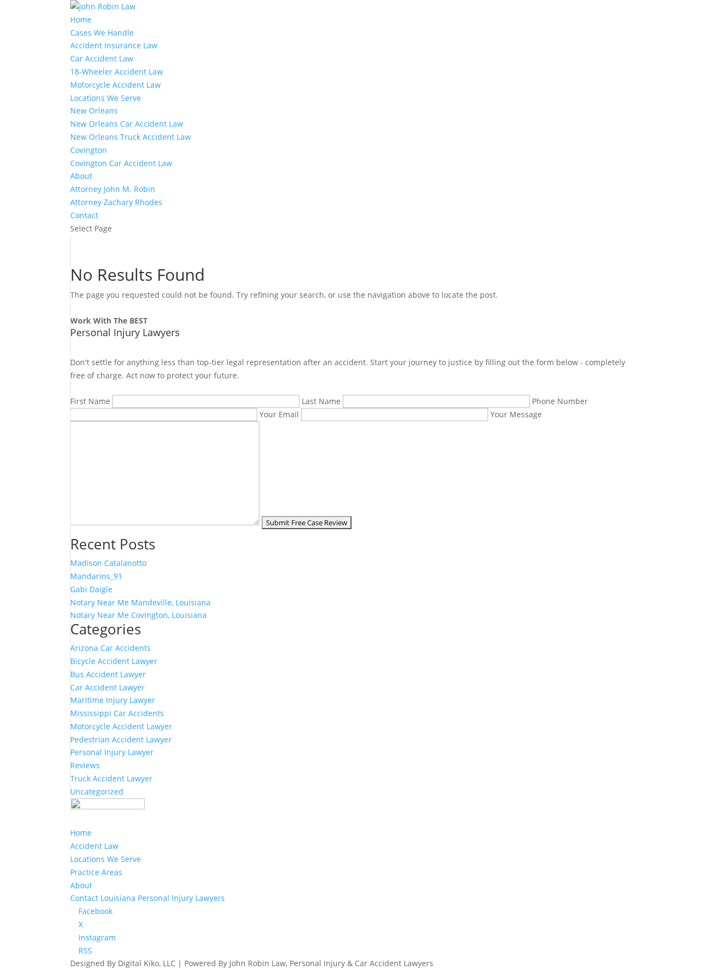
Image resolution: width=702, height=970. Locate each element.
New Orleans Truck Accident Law (130, 137)
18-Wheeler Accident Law (116, 71)
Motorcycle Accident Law (115, 85)
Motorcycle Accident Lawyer (121, 726)
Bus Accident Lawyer (108, 674)
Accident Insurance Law (113, 45)
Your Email (280, 414)
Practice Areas (96, 872)
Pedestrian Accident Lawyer (121, 739)
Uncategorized (96, 791)
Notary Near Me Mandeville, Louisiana (140, 602)
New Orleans (94, 110)
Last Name (322, 401)
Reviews (85, 765)
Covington (88, 150)
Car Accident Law (101, 58)
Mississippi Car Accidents (117, 713)
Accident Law (94, 846)
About (81, 176)
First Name (91, 401)
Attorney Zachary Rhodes (116, 202)
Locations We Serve (105, 98)
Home (81, 19)
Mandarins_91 (96, 576)
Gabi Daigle (91, 589)
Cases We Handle (102, 32)
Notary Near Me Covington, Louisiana (138, 615)
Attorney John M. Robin (112, 189)
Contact (84, 215)
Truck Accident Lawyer (111, 778)
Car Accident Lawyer (107, 687)
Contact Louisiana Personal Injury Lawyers (147, 898)
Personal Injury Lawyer (112, 752)
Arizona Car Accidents (110, 648)
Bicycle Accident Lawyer (113, 661)
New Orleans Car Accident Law (126, 123)
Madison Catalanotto (108, 563)
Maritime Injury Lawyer (112, 700)
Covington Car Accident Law (121, 163)
